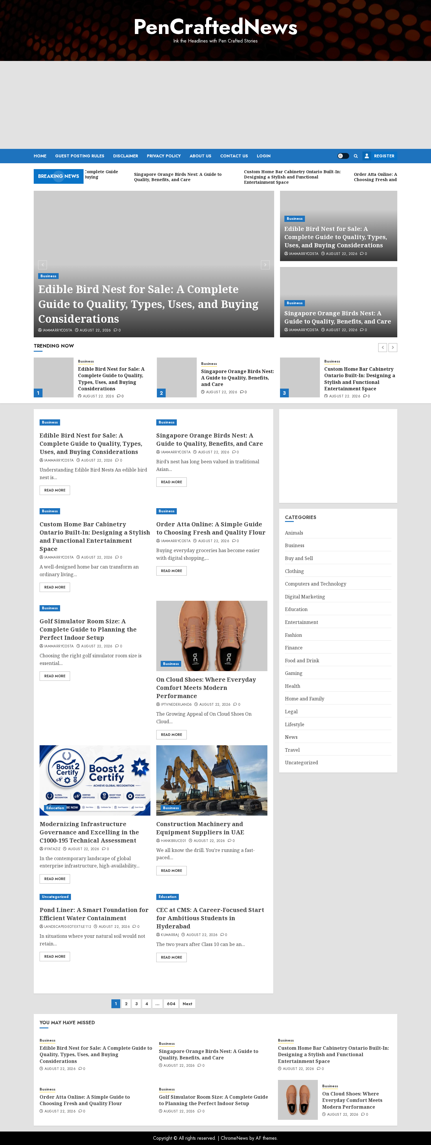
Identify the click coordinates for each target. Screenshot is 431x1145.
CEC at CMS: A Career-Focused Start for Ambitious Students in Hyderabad (210, 918)
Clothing (294, 571)
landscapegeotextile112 (67, 927)
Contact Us (234, 156)
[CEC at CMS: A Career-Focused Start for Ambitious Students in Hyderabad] (211, 896)
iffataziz (52, 849)
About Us (200, 156)
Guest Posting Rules (79, 156)
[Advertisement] (215, 105)
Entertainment (301, 622)
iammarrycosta (57, 330)
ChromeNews (234, 1138)
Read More (54, 490)
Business (48, 276)
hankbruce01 (173, 841)
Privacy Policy (164, 156)
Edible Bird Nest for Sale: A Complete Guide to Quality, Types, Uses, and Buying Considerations (148, 304)
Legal (291, 711)
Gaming (294, 673)
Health (292, 686)
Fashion (293, 635)
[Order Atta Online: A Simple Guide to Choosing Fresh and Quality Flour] (300, 377)
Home (40, 156)
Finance (294, 647)
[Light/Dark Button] (343, 156)
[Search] (355, 156)
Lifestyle (294, 724)
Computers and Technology (315, 584)
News (291, 737)
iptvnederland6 (176, 704)
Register (384, 156)
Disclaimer (125, 156)
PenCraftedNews (215, 26)
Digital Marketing (305, 596)
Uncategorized (55, 896)
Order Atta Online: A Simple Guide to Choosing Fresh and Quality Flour (359, 378)
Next (187, 1004)
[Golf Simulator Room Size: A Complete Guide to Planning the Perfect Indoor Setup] (95, 608)
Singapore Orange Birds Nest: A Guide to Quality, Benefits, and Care (337, 317)
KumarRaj (170, 935)
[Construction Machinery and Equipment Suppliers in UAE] (211, 780)
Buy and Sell (299, 558)
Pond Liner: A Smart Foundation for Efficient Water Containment (94, 914)
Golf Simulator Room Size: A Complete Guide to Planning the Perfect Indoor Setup (88, 629)
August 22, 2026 (95, 330)
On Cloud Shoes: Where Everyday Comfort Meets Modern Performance (206, 688)
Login (264, 156)
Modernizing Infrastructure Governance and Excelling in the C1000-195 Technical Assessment (89, 832)
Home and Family (304, 698)
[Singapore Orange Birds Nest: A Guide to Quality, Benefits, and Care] (54, 377)
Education (55, 808)
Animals (294, 533)
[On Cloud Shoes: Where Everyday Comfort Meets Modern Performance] (211, 636)
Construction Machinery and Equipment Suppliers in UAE (200, 828)
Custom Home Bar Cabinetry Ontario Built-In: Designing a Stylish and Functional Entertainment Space (236, 379)
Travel (292, 750)
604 (171, 1004)
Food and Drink (302, 660)
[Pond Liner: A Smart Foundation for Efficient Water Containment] (95, 896)
